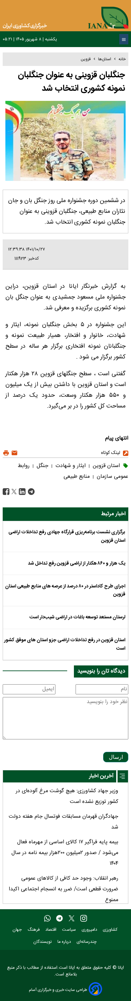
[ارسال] (13, 453)
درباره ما (64, 942)
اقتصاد (51, 929)
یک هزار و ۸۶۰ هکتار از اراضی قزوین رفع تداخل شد (76, 564)
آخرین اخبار (101, 776)
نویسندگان (43, 942)
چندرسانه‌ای (87, 942)
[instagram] (83, 919)
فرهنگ (34, 929)
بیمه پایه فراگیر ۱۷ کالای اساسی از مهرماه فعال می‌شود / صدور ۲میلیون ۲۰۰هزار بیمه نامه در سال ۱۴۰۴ (64, 853)
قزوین (86, 59)
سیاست (69, 929)
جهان (17, 929)
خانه (122, 59)
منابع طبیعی (76, 476)
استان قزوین (105, 465)
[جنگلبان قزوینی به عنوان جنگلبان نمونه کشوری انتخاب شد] (30, 492)
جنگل (41, 465)
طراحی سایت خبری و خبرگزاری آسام (58, 990)
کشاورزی (111, 929)
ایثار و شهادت (70, 465)
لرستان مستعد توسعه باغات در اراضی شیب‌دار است (77, 617)
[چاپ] (6, 453)
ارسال (116, 757)
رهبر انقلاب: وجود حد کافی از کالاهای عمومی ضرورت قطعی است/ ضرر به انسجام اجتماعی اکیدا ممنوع (63, 889)
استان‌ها (104, 59)
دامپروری (90, 929)
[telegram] (59, 919)
